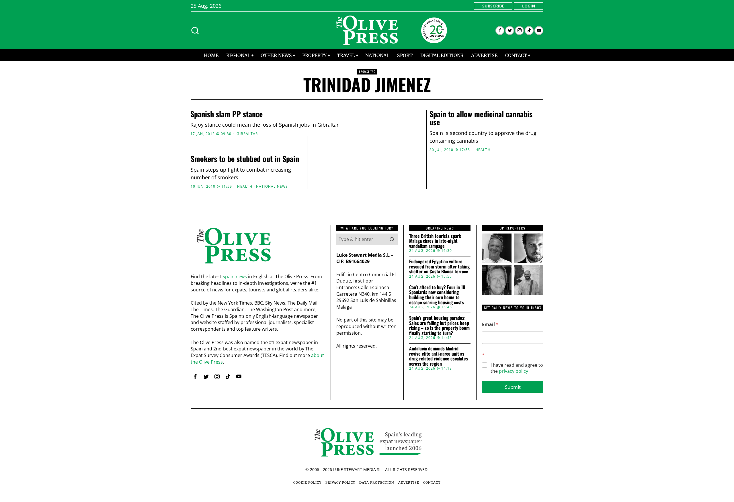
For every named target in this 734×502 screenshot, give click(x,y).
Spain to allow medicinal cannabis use (481, 118)
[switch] (335, 279)
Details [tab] (367, 206)
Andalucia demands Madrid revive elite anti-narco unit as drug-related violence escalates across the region (438, 356)
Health (483, 150)
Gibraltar (247, 134)
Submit (513, 387)
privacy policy (513, 371)
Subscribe (493, 6)
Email (490, 324)
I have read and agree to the (517, 368)
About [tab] (453, 206)
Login (528, 6)
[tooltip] (499, 30)
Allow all (449, 306)
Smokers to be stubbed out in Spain (245, 159)
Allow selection (367, 306)
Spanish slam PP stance (226, 114)
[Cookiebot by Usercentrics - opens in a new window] (465, 188)
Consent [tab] (281, 206)
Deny (285, 306)
